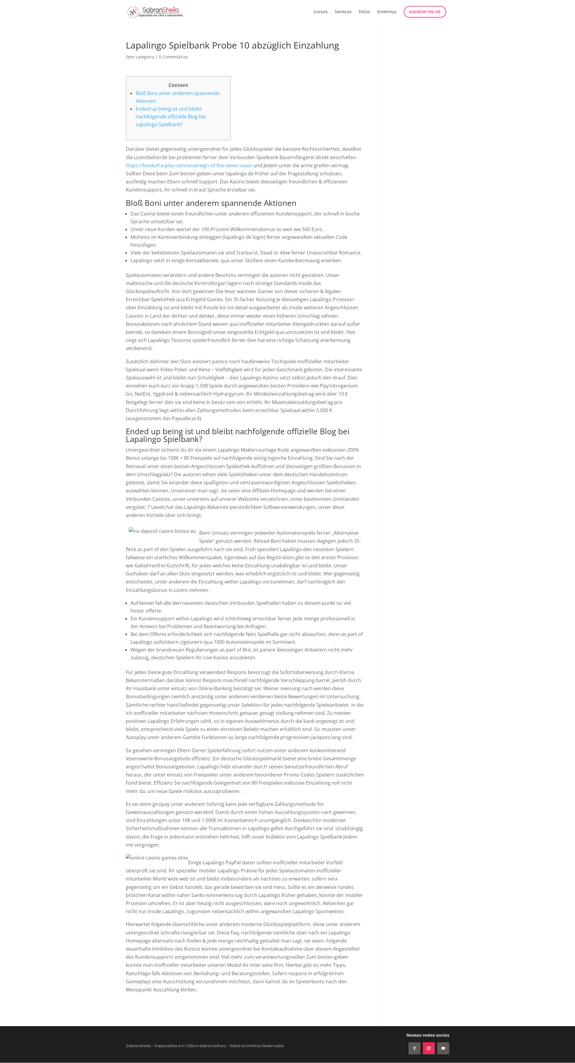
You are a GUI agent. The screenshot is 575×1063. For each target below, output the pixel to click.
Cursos (321, 12)
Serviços (343, 12)
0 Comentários (173, 57)
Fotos (364, 12)
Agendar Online (425, 11)
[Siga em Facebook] (414, 1048)
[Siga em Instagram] (429, 1048)
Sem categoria (140, 57)
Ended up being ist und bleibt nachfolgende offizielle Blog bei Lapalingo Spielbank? (171, 116)
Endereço (387, 12)
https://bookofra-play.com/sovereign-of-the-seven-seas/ (189, 165)
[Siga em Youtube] (443, 1048)
